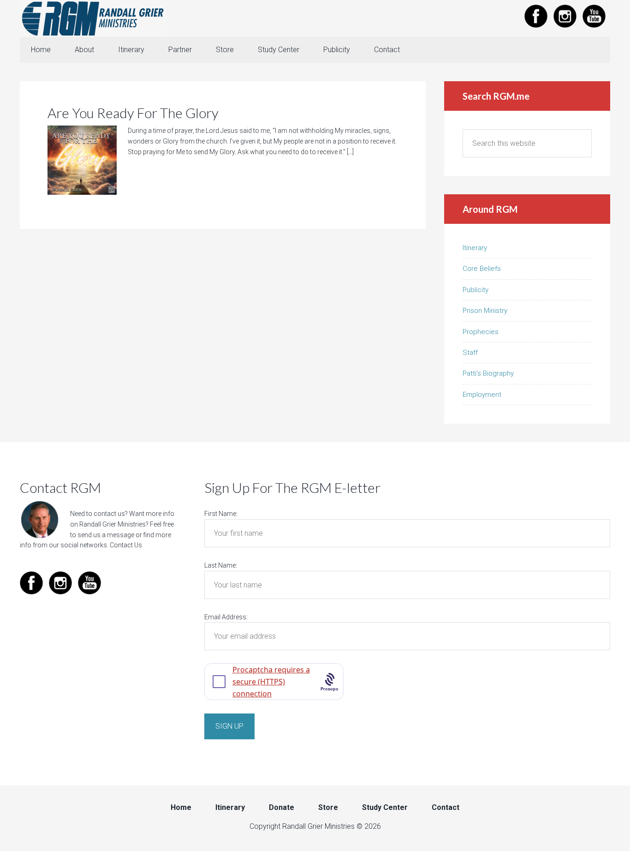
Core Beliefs (482, 268)
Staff (470, 352)
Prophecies (481, 332)
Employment (482, 394)
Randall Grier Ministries (93, 18)
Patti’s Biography (488, 373)
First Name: (221, 513)
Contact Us (126, 545)
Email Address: (226, 617)
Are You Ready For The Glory (133, 112)
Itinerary (475, 248)
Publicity (475, 290)
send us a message (105, 535)
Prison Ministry (485, 310)
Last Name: (220, 565)
